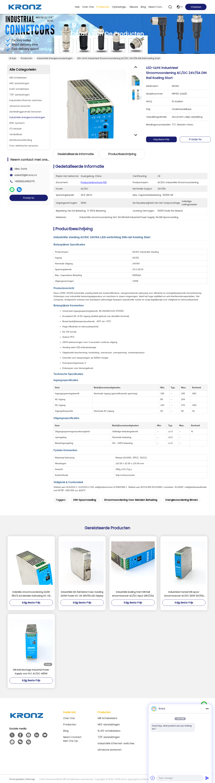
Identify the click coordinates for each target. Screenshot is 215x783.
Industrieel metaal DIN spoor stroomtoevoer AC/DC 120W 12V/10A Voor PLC (184, 594)
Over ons (69, 718)
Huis (77, 7)
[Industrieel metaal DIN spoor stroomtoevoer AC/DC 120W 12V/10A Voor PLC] (184, 563)
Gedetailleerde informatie (75, 154)
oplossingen (119, 7)
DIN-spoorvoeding (84, 500)
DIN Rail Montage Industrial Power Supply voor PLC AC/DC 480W (31, 671)
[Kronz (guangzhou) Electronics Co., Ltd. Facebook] (20, 735)
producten (102, 7)
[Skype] (19, 190)
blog (143, 7)
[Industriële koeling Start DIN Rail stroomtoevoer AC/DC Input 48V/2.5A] (133, 563)
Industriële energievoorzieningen (54, 58)
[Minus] (207, 709)
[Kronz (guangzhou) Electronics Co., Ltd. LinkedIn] (37, 735)
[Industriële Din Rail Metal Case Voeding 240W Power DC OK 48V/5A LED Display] (82, 563)
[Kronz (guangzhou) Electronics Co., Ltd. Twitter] (12, 735)
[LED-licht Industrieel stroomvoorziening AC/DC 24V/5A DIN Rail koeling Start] (90, 101)
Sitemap (30, 779)
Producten (26, 58)
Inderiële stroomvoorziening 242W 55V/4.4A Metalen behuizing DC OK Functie (31, 594)
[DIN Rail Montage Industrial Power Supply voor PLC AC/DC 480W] (31, 641)
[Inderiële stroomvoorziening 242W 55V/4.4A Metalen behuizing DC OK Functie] (31, 563)
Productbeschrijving (122, 154)
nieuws (134, 7)
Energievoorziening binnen (181, 500)
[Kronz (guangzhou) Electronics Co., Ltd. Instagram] (28, 735)
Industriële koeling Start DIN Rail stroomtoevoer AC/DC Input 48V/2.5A (133, 593)
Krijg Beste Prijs (161, 139)
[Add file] (152, 777)
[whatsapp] (12, 190)
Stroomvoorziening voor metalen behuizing (130, 500)
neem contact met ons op (156, 7)
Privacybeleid (16, 779)
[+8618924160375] (28, 742)
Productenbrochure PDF (94, 182)
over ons (88, 7)
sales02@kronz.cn (25, 175)
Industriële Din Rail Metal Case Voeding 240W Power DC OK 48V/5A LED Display (82, 593)
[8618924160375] (12, 742)
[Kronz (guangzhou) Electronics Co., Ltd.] (25, 7)
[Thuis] (26, 719)
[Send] (207, 777)
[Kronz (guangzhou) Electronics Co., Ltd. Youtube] (45, 735)
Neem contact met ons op (72, 739)
